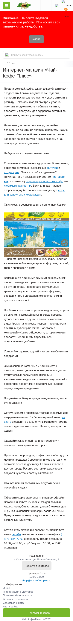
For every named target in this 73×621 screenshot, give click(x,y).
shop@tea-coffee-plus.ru (36, 580)
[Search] (7, 55)
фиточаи (52, 167)
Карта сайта (10, 606)
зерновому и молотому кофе (44, 181)
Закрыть (36, 39)
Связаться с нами (14, 602)
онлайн (16, 534)
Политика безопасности (17, 595)
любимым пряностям (17, 185)
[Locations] (45, 5)
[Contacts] (56, 5)
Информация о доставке (18, 591)
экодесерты (11, 172)
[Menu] (6, 5)
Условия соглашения (15, 599)
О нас (6, 587)
